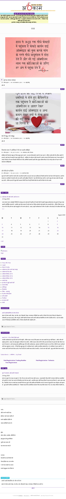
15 (48, 227)
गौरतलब (31, 152)
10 (2, 227)
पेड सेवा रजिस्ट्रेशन (6, 293)
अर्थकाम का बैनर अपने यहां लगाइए (10, 269)
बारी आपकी (4, 296)
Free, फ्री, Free (6, 263)
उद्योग (28, 152)
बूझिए (2, 432)
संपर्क (3, 302)
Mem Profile (5, 267)
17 (2, 231)
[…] (3, 209)
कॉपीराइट (4, 287)
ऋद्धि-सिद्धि (28, 82)
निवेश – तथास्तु (4, 192)
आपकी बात (24, 173)
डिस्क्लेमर (4, 289)
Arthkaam (20, 495)
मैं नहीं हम (4, 298)
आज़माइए (2, 455)
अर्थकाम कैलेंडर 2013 (7, 274)
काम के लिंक (5, 285)
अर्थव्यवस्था (25, 152)
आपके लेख (4, 280)
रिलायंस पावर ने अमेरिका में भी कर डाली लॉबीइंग (16, 150)
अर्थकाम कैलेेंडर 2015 (7, 278)
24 (2, 234)
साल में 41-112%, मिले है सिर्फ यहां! (10, 337)
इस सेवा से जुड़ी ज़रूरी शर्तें (8, 282)
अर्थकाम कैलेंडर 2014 (7, 276)
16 (57, 227)
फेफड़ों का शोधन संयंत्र (9, 80)
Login (4, 265)
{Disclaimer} (26, 495)
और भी (62, 89)
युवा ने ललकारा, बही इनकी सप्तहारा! (10, 373)
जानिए (2, 409)
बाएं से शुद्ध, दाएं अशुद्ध (8, 136)
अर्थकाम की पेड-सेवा (7, 271)
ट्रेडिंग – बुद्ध (4, 368)
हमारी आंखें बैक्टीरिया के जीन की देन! (10, 313)
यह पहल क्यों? (5, 300)
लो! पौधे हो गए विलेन (8, 171)
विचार (28, 173)
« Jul (2, 241)
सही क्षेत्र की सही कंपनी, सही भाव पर (10, 197)
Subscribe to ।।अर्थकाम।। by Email (11, 354)
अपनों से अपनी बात (5, 332)
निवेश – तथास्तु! (6, 291)
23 (57, 231)
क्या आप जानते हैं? (5, 308)
